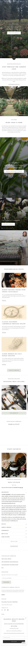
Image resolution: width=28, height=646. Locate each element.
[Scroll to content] (14, 58)
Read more (4, 300)
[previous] (3, 30)
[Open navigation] (1, 1)
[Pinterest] (7, 610)
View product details (14, 546)
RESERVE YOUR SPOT (14, 171)
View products (14, 413)
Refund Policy (15, 601)
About (3, 558)
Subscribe (14, 641)
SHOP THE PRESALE (14, 32)
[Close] (25, 618)
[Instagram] (4, 610)
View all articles (14, 370)
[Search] (24, 1)
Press (2, 567)
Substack (9, 558)
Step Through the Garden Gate (14, 84)
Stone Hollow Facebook (14, 564)
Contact (5, 558)
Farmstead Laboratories (14, 561)
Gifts (2, 561)
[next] (24, 30)
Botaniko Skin (6, 561)
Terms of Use (9, 601)
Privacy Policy (4, 601)
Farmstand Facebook (5, 564)
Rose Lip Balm (14, 482)
